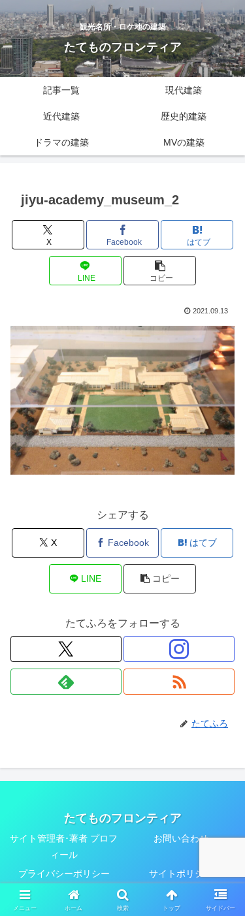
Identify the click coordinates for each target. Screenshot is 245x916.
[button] (159, 270)
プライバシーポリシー (64, 873)
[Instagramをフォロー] (179, 649)
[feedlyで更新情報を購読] (66, 682)
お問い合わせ (181, 838)
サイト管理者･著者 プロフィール (64, 846)
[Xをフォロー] (66, 649)
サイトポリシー (181, 873)
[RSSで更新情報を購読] (179, 682)
